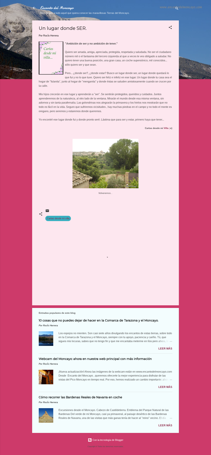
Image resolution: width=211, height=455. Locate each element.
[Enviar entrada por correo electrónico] (47, 211)
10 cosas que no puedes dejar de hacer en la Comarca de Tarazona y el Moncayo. (98, 320)
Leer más (165, 348)
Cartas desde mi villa (58, 218)
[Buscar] (177, 9)
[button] (170, 27)
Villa (166, 128)
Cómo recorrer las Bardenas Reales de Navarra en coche (80, 397)
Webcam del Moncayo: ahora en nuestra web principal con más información (95, 359)
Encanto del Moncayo (57, 8)
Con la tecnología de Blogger (107, 440)
